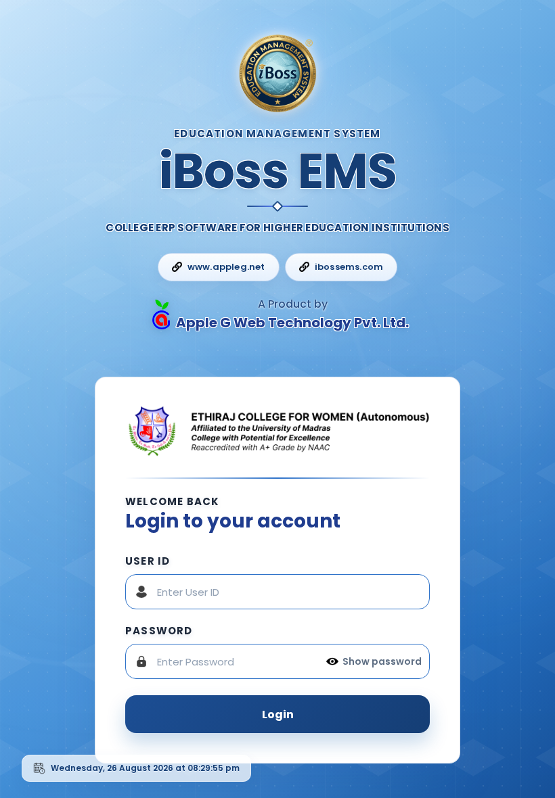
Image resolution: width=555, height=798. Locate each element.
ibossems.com (349, 266)
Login (278, 714)
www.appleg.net (226, 266)
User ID (147, 561)
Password (159, 631)
